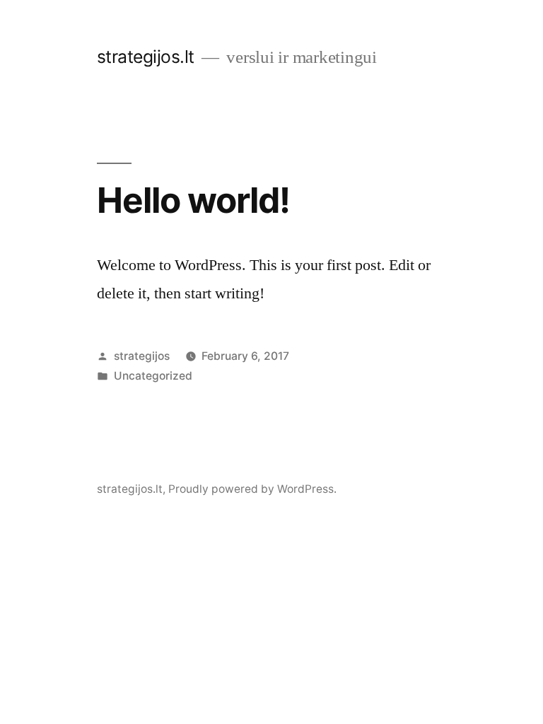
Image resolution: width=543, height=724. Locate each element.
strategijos (142, 356)
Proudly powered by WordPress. (252, 489)
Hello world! (193, 200)
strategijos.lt (145, 56)
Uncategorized (153, 376)
